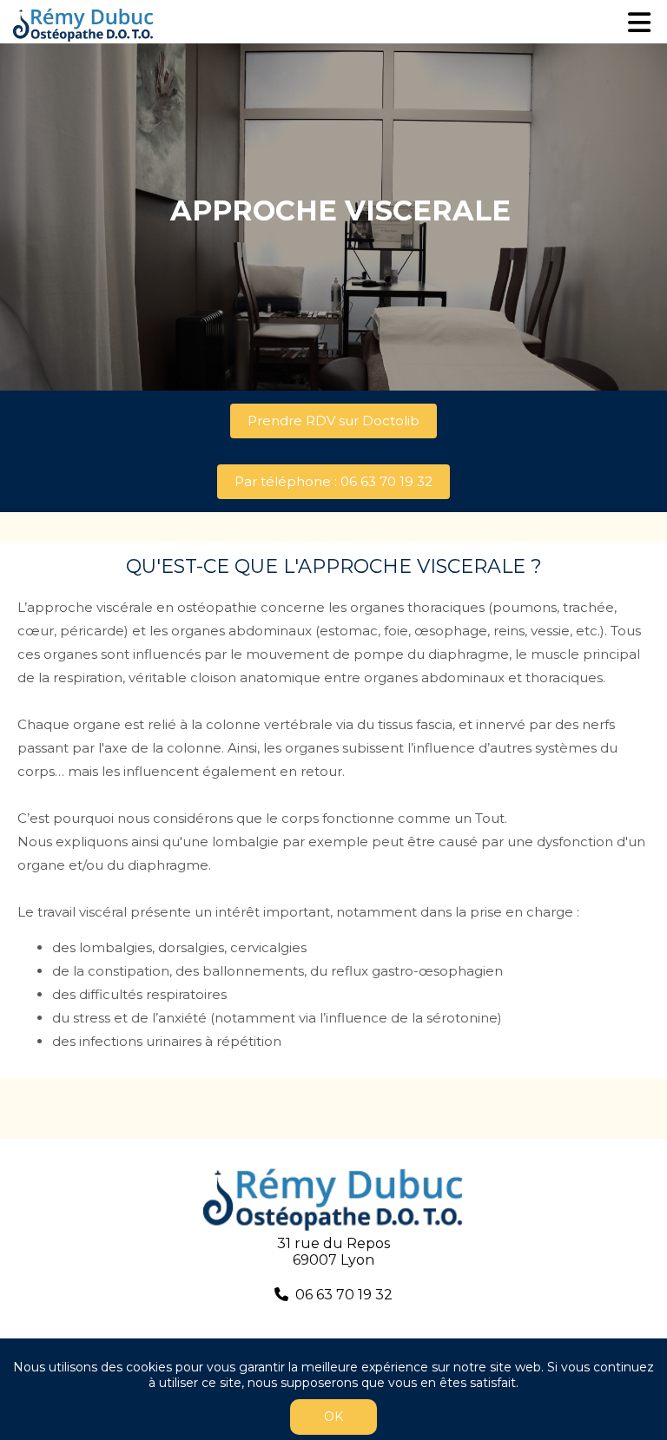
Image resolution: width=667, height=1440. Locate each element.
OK (333, 1416)
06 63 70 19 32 (344, 1294)
